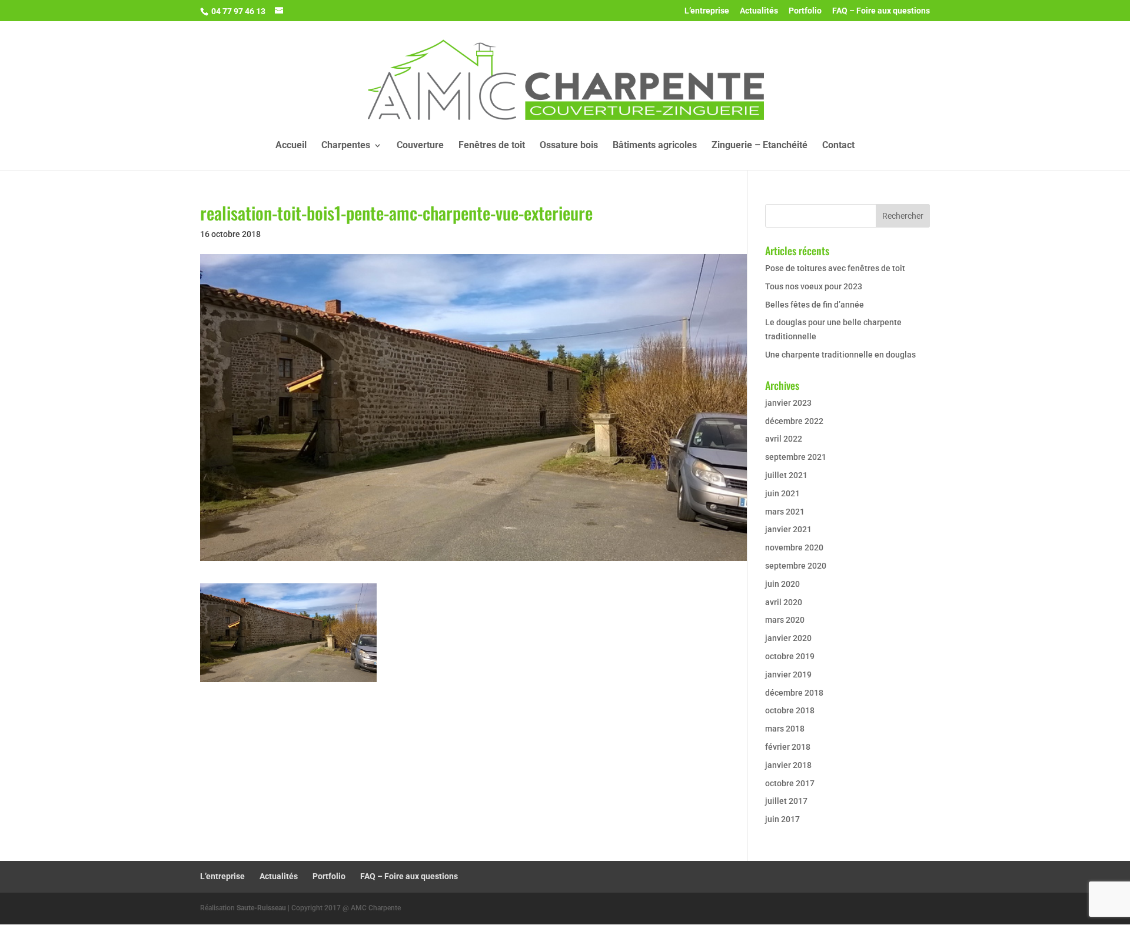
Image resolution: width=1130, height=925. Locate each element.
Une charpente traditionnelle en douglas (840, 354)
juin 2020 (782, 584)
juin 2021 (782, 493)
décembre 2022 (794, 421)
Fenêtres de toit (491, 146)
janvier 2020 (788, 638)
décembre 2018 (794, 692)
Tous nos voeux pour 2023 (813, 286)
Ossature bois (569, 146)
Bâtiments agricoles (655, 146)
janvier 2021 (788, 529)
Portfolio (805, 10)
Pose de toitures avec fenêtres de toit (835, 268)
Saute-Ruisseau (261, 908)
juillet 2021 (786, 475)
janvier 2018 (788, 765)
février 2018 (787, 747)
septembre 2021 (795, 457)
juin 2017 (782, 819)
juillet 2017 (786, 801)
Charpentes (345, 146)
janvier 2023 (788, 403)
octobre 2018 (790, 710)
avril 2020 (783, 602)
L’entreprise (706, 10)
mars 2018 (785, 728)
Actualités (759, 10)
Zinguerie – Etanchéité (759, 146)
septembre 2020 (795, 565)
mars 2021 (785, 511)
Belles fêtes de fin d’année (814, 304)
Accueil (291, 146)
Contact (838, 146)
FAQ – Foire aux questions (881, 10)
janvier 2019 (788, 674)
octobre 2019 (790, 656)
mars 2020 (785, 620)
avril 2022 (783, 438)
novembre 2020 (794, 547)
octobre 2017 (790, 783)
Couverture (420, 146)
